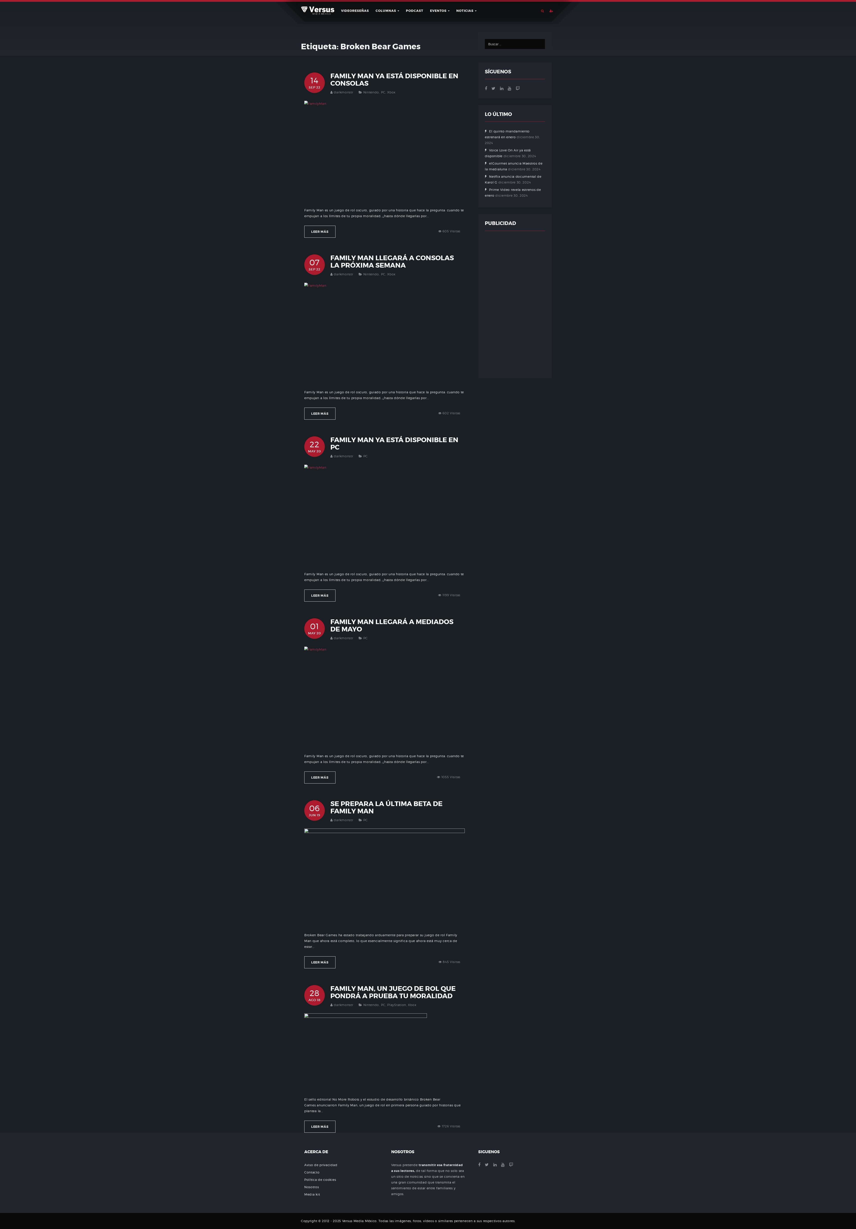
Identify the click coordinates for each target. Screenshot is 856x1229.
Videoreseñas (355, 11)
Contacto (312, 1172)
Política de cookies (320, 1180)
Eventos (438, 11)
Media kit (312, 1194)
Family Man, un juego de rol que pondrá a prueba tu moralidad (393, 992)
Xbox (391, 92)
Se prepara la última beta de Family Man (386, 807)
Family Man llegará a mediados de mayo (391, 625)
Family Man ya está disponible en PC (394, 444)
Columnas (386, 11)
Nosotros (311, 1187)
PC (383, 92)
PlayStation (396, 1005)
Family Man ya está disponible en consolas (394, 80)
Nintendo (371, 92)
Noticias (465, 11)
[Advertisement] (515, 304)
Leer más (320, 232)
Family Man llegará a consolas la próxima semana (392, 262)
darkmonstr (343, 92)
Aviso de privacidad (320, 1165)
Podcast (414, 11)
